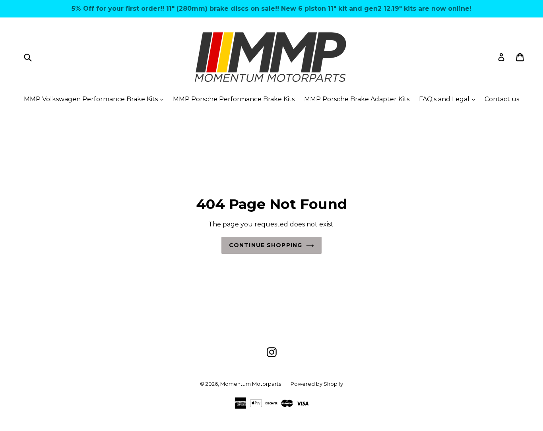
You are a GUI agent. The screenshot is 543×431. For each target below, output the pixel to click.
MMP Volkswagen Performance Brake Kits (95, 99)
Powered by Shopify (317, 384)
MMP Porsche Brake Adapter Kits (356, 99)
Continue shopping (265, 245)
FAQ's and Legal (449, 99)
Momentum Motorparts (250, 384)
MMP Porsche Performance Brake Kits (234, 99)
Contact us (502, 99)
